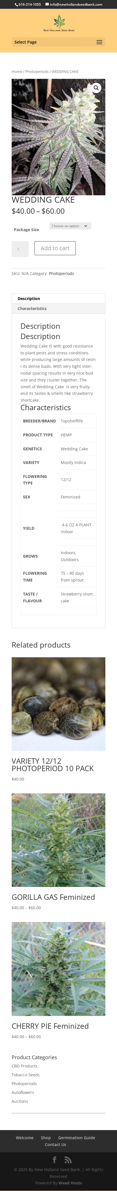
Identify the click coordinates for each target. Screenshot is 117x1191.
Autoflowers (23, 1092)
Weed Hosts (70, 1183)
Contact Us (55, 1144)
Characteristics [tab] (32, 308)
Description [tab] (29, 298)
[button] (96, 88)
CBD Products (24, 1066)
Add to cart (55, 248)
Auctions (20, 1101)
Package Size (26, 229)
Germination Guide (76, 1137)
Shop (46, 1137)
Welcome (25, 1137)
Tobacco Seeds (26, 1074)
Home (17, 71)
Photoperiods (37, 71)
